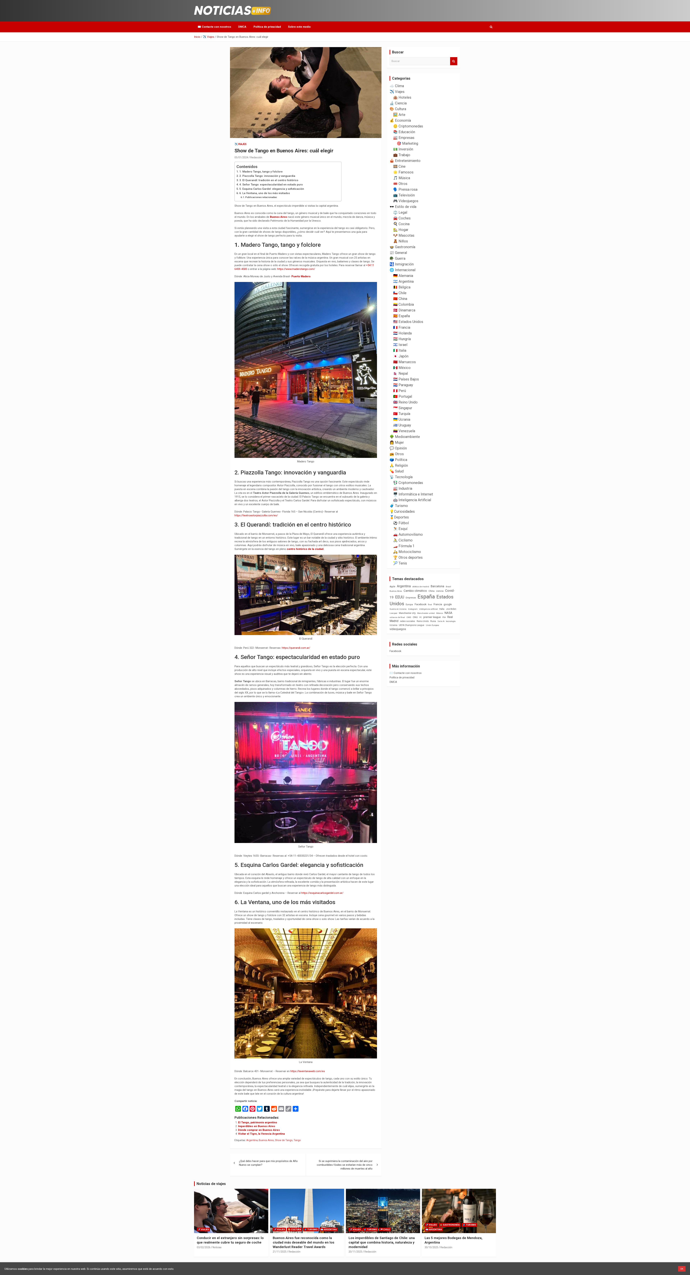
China (431, 591)
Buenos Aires (278, 217)
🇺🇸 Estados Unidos (408, 322)
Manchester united (426, 613)
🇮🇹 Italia (399, 350)
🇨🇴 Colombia (403, 304)
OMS (408, 617)
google (448, 604)
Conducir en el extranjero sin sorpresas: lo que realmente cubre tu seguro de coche (230, 1240)
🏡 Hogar (400, 230)
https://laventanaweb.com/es (307, 1071)
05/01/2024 (241, 157)
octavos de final (397, 617)
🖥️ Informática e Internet (413, 494)
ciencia (439, 591)
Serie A (441, 621)
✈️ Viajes (240, 144)
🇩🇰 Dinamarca (404, 310)
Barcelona (437, 586)
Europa (409, 604)
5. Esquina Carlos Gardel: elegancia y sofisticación (271, 188)
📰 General (398, 253)
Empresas (411, 597)
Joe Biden (451, 609)
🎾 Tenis (400, 563)
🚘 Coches (402, 218)
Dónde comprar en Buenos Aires (259, 1130)
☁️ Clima (397, 86)
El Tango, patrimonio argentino (257, 1122)
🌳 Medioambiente (405, 437)
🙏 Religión (399, 465)
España (426, 597)
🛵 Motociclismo (407, 552)
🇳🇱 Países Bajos (406, 379)
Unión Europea (432, 625)
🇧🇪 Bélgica (401, 287)
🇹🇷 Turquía (401, 414)
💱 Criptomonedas (408, 483)
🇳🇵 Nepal (400, 373)
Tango (297, 1140)
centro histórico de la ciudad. (305, 549)
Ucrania (393, 625)
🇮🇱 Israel (400, 345)
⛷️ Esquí (400, 529)
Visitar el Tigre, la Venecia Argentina (261, 1133)
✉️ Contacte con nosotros (214, 26)
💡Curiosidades (402, 511)
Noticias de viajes (211, 1184)
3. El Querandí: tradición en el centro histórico (268, 180)
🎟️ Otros (400, 184)
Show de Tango (284, 1140)
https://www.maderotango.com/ (296, 269)
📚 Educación (404, 132)
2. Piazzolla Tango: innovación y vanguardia (267, 176)
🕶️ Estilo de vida (403, 207)
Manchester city (407, 613)
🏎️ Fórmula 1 (404, 546)
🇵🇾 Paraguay (403, 385)
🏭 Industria (402, 488)
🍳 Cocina (401, 224)
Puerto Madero (300, 276)
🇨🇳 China (400, 299)
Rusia (433, 621)
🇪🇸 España (401, 316)
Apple (392, 586)
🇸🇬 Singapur (402, 408)
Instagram (413, 609)
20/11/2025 (355, 1251)
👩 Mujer (397, 442)
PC (420, 617)
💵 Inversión (403, 149)
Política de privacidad (267, 26)
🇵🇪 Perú (399, 391)
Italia (441, 609)
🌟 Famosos (403, 172)
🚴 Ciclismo (403, 540)
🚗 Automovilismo (408, 534)
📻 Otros (397, 454)
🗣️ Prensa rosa (405, 189)
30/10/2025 (431, 1247)
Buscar (453, 61)
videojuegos (398, 629)
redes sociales (407, 621)
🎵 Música (401, 178)
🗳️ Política (398, 460)
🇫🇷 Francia (401, 327)
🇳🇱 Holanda (402, 333)
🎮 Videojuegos (405, 201)
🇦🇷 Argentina (403, 281)
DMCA (242, 26)
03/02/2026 (203, 1247)
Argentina (252, 1140)
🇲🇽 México (402, 368)
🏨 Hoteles (402, 97)
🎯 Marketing (407, 143)
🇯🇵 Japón (400, 356)
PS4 (444, 617)
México (439, 613)
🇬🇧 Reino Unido (405, 402)
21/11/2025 (279, 1251)
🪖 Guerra (397, 258)
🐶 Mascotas (403, 235)
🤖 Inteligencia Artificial (412, 500)
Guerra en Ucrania (398, 609)
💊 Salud (397, 471)
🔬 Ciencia (398, 103)
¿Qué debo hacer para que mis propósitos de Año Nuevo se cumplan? (268, 1162)
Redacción (256, 157)
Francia (438, 604)
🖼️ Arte (399, 114)
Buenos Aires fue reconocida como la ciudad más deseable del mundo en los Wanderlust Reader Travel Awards (303, 1242)
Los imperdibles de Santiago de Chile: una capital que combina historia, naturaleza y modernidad (382, 1242)
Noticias (217, 1247)
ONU (415, 617)
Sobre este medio (299, 26)
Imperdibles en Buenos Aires (256, 1126)
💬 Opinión (398, 448)
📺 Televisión (404, 195)
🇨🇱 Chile (399, 293)
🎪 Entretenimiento (405, 160)
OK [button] (681, 1268)
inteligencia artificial (428, 609)
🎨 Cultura (398, 109)
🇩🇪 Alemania (403, 276)
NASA (448, 613)
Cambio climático (415, 590)
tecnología (451, 621)
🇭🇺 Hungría (402, 339)
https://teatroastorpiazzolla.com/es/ (256, 515)
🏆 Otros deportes (408, 557)
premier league (432, 617)
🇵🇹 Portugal (402, 396)
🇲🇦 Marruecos (404, 362)
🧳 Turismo (399, 506)
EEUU (399, 597)
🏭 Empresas (403, 137)
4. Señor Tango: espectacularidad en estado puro (271, 184)
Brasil (448, 586)
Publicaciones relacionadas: (261, 197)
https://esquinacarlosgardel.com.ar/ (322, 893)
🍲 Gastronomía (402, 247)
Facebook (420, 604)
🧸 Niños (400, 241)
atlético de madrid (420, 586)
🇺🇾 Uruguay (402, 425)
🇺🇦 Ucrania (401, 419)
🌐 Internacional (402, 270)
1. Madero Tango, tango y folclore (261, 171)
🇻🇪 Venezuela (404, 431)
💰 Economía (400, 120)
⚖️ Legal (400, 212)
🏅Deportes (399, 517)
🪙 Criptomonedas (408, 126)
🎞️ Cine (399, 166)
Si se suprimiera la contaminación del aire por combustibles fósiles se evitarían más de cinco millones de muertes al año (344, 1164)
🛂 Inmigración (402, 264)
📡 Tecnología (401, 477)
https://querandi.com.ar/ (296, 647)
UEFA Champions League (411, 625)
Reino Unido (423, 621)
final (430, 604)
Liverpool (393, 613)
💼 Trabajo (401, 155)
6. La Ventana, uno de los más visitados (264, 193)
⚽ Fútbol (401, 523)
